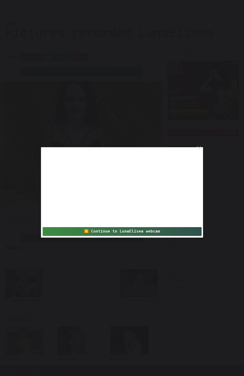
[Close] (199, 148)
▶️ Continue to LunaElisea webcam (122, 231)
